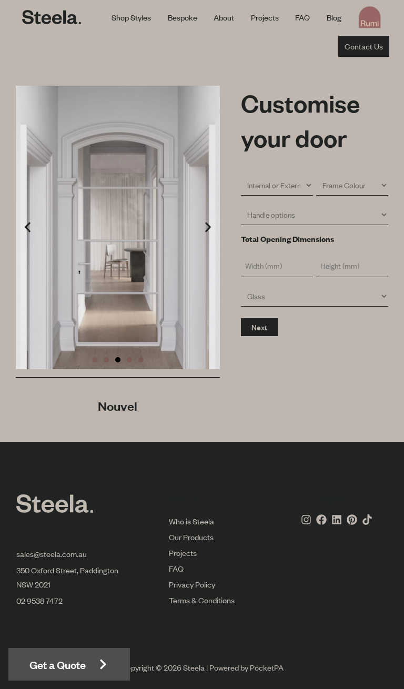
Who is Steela (191, 520)
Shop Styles (131, 17)
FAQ (302, 17)
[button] (27, 227)
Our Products (191, 536)
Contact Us (364, 46)
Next (259, 326)
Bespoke (182, 17)
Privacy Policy (192, 584)
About (224, 17)
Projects (265, 17)
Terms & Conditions (202, 599)
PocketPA (267, 667)
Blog (334, 17)
